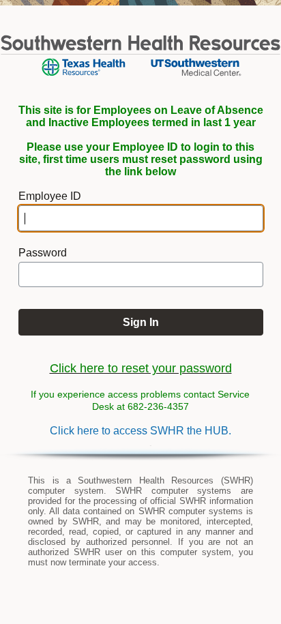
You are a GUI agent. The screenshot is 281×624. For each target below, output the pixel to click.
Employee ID (49, 196)
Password (42, 252)
